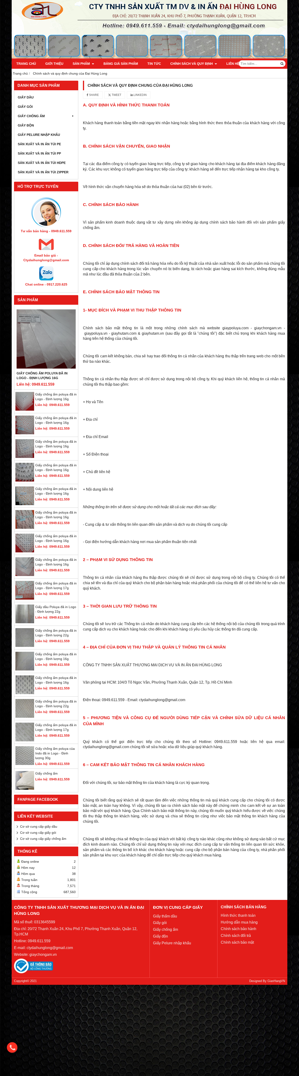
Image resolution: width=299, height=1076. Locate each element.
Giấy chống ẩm (31, 116)
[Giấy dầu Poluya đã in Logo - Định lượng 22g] (24, 622)
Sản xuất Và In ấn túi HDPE (42, 163)
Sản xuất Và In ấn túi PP (39, 153)
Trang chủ (26, 63)
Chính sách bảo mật (237, 942)
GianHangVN (276, 981)
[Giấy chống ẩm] (24, 788)
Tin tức (154, 63)
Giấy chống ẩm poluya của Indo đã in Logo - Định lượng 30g (55, 753)
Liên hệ (232, 63)
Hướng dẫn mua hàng (239, 922)
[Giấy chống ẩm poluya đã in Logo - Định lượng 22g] (24, 646)
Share (93, 95)
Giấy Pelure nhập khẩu (39, 135)
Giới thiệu (54, 63)
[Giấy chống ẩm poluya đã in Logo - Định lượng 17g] (24, 598)
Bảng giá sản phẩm (120, 63)
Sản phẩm (82, 63)
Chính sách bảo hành (238, 929)
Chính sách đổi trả (236, 936)
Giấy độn (26, 125)
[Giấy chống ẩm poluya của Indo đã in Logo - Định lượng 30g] (24, 764)
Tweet (116, 95)
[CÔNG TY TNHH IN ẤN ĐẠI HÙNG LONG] (149, 57)
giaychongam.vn (43, 954)
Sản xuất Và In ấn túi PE (39, 144)
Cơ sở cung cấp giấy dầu (38, 826)
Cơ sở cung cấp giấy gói (38, 832)
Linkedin (140, 95)
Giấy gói (25, 107)
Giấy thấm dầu (165, 916)
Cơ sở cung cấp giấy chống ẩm (43, 839)
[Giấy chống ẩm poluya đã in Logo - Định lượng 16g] (46, 339)
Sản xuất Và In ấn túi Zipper (43, 172)
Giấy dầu (26, 97)
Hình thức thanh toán (238, 915)
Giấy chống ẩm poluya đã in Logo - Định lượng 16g (42, 375)
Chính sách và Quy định (192, 63)
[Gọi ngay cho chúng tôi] (12, 1047)
